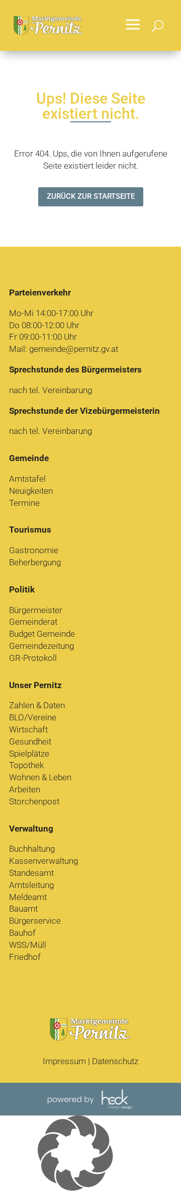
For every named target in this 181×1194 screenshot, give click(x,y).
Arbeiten (24, 789)
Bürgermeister (35, 610)
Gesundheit (30, 741)
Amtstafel (27, 479)
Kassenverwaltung (43, 861)
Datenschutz (115, 1061)
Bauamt (23, 909)
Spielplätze (29, 754)
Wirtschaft (28, 729)
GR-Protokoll (33, 658)
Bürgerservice (35, 921)
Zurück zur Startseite (91, 196)
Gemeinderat (33, 622)
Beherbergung (35, 562)
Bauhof (22, 933)
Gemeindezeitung (41, 646)
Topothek (26, 765)
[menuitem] (133, 25)
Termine (24, 503)
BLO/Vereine (32, 717)
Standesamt (31, 873)
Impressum (64, 1061)
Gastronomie (33, 550)
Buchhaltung (32, 849)
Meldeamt (28, 897)
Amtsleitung (31, 885)
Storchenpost (34, 801)
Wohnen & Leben (40, 777)
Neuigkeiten (31, 491)
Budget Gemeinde (42, 634)
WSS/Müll (27, 945)
